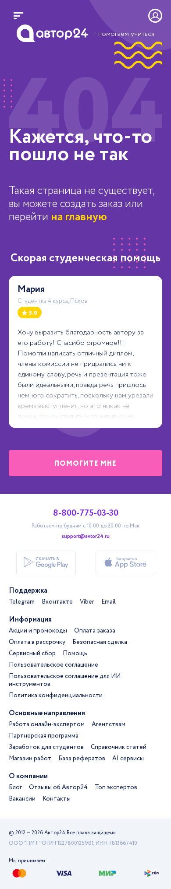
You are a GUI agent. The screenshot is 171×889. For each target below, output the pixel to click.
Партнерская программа (43, 735)
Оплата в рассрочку (37, 642)
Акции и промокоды (38, 630)
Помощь (75, 653)
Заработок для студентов (46, 747)
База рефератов (81, 758)
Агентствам (108, 724)
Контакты (57, 798)
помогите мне (85, 464)
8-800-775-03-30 (85, 513)
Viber (87, 601)
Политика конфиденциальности (56, 695)
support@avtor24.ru (85, 536)
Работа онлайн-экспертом (47, 724)
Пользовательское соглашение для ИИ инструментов (65, 680)
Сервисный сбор (32, 653)
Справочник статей (118, 747)
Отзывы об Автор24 (58, 787)
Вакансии (22, 798)
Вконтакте (57, 601)
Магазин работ (30, 758)
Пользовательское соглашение (53, 665)
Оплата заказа (94, 630)
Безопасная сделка (99, 642)
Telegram (22, 601)
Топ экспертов (116, 787)
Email (108, 601)
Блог (15, 787)
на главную (79, 217)
